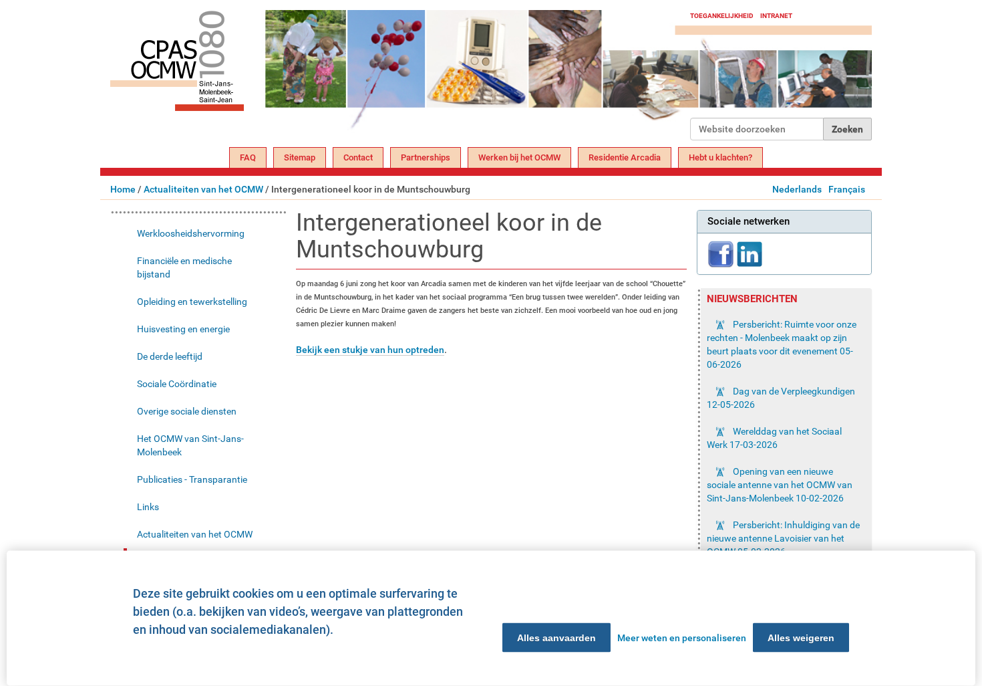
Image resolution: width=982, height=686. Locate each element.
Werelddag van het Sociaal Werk (774, 438)
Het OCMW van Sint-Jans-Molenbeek (190, 445)
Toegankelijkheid (722, 15)
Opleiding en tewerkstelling (192, 301)
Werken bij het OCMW (519, 157)
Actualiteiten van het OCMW (203, 189)
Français (846, 189)
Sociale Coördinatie (176, 383)
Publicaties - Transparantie (192, 479)
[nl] (400, 75)
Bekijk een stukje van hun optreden (370, 349)
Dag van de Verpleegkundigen (781, 398)
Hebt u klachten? (720, 157)
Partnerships (425, 157)
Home (123, 189)
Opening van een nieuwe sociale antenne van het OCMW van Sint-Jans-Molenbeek (779, 484)
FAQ (248, 157)
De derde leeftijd (169, 356)
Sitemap (299, 157)
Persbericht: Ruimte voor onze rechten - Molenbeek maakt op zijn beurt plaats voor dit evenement (781, 344)
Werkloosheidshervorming (190, 233)
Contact (358, 157)
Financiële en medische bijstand (184, 267)
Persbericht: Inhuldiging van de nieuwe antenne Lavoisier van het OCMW (783, 538)
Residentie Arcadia (625, 157)
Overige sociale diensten (186, 411)
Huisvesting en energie (183, 329)
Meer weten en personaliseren (681, 638)
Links (148, 506)
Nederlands (797, 189)
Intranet (776, 15)
